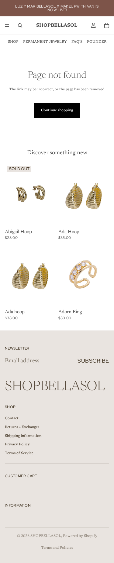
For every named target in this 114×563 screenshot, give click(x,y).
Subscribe (93, 360)
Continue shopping (57, 110)
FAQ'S (76, 42)
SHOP (13, 42)
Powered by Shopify (80, 536)
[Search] (20, 25)
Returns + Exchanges (22, 427)
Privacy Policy (17, 444)
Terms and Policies (57, 548)
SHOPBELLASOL (45, 536)
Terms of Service (19, 453)
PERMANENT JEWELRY (45, 42)
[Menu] (7, 25)
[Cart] (106, 25)
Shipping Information (23, 436)
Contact (12, 418)
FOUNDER (96, 42)
